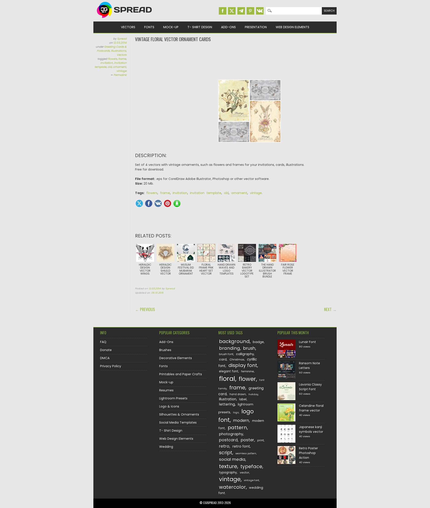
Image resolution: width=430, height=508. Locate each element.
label (243, 399)
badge (258, 342)
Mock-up (170, 27)
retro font (241, 446)
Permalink (120, 75)
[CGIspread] (124, 19)
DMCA (105, 358)
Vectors (128, 27)
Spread (122, 39)
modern (241, 420)
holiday (253, 394)
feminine (247, 371)
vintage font (251, 480)
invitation (106, 63)
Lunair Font (307, 342)
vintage (121, 71)
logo (236, 412)
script (225, 452)
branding (229, 348)
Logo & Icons (169, 406)
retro (224, 446)
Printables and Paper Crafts (180, 374)
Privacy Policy (110, 366)
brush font (226, 354)
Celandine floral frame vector (311, 408)
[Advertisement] (236, 60)
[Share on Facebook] (148, 203)
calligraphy (245, 354)
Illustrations (118, 51)
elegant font (228, 371)
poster (247, 440)
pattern (237, 427)
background (234, 341)
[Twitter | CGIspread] (232, 11)
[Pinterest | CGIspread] (250, 11)
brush (249, 348)
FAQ (103, 342)
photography (231, 434)
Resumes (166, 390)
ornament (119, 67)
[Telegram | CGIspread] (241, 11)
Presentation (256, 27)
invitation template (205, 193)
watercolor (232, 487)
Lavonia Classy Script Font (310, 386)
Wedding (166, 446)
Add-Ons (228, 27)
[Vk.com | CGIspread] (260, 11)
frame (122, 59)
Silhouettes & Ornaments (179, 414)
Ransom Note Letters (309, 365)
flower (247, 379)
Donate (106, 350)
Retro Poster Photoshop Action (308, 453)
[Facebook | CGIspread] (222, 11)
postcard (228, 440)
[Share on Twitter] (139, 203)
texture (228, 466)
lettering (227, 404)
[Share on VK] (158, 203)
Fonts (149, 27)
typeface (251, 466)
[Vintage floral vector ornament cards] (249, 145)
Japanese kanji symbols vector (311, 429)
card (223, 359)
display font (242, 365)
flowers (112, 59)
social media (232, 459)
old (110, 67)
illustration (227, 399)
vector (244, 472)
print (260, 440)
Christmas (237, 359)
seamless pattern (245, 453)
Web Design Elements (292, 27)
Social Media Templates (178, 422)
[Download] (177, 203)
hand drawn (238, 394)
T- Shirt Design (199, 27)
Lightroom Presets (173, 398)
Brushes (165, 350)
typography (228, 472)
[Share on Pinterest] (167, 203)
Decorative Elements (175, 358)
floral (227, 378)
